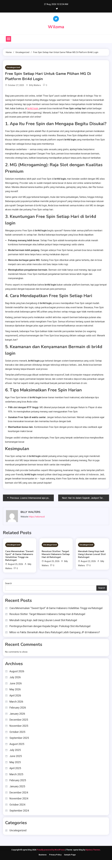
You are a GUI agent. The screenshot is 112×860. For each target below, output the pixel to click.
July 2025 (15, 749)
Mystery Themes (93, 850)
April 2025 (15, 768)
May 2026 (15, 689)
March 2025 (16, 774)
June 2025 (15, 756)
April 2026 (15, 695)
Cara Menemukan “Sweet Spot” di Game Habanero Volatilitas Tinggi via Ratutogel (19, 556)
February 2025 (17, 780)
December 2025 (18, 719)
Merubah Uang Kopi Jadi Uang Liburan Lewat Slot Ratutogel (92, 554)
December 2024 (18, 792)
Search (8, 583)
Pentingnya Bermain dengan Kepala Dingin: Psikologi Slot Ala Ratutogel (49, 626)
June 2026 (15, 683)
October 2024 (17, 804)
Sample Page (70, 855)
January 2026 (17, 713)
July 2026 (15, 677)
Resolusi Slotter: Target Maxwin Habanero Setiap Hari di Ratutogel (56, 554)
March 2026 (16, 701)
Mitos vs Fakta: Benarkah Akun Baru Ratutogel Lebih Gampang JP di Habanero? (54, 632)
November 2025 (18, 725)
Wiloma (56, 27)
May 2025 (15, 762)
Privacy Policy (55, 855)
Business (43, 855)
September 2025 (19, 737)
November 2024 (18, 798)
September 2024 (19, 810)
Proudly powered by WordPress (51, 850)
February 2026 (17, 707)
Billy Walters (35, 85)
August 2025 (16, 744)
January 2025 (17, 786)
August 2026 (16, 671)
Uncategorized (13, 67)
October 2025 (17, 731)
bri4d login (32, 108)
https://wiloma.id (37, 516)
